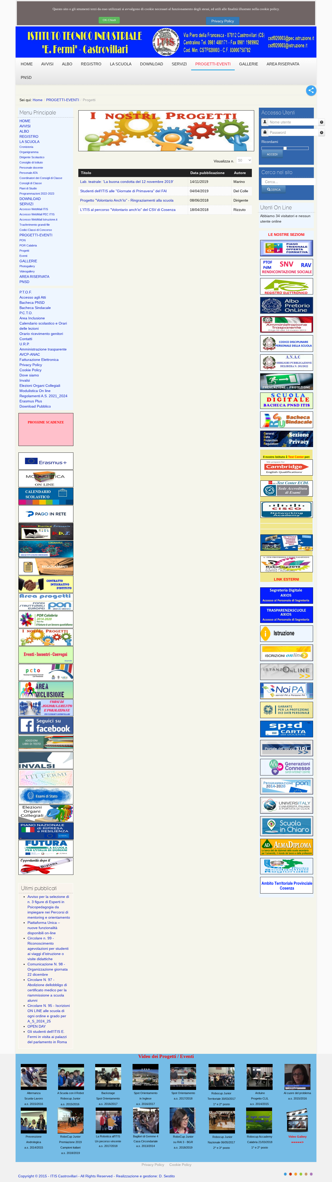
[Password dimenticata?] (321, 132)
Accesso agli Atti (32, 297)
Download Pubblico (35, 406)
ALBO (24, 131)
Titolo (86, 173)
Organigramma (28, 152)
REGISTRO (28, 136)
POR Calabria (28, 245)
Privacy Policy (222, 21)
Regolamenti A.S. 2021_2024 (43, 396)
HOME (24, 121)
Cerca (275, 189)
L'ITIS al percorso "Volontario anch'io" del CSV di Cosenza (128, 210)
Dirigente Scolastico (31, 157)
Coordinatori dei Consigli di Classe (40, 178)
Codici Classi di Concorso (35, 229)
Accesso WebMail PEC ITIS (36, 214)
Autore (240, 173)
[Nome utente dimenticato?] (321, 122)
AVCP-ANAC (29, 354)
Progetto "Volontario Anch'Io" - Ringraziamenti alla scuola (127, 200)
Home (38, 100)
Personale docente (31, 167)
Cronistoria (26, 146)
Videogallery (27, 271)
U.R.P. (24, 344)
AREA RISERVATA (34, 276)
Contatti (25, 339)
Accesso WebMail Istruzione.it (38, 219)
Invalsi (24, 380)
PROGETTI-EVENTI (62, 100)
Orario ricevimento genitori (41, 334)
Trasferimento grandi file (34, 224)
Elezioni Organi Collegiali (39, 385)
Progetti (24, 250)
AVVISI (25, 126)
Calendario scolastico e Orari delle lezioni (43, 326)
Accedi (272, 154)
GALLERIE (28, 261)
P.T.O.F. (25, 292)
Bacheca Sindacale (35, 308)
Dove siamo (29, 375)
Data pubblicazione (207, 173)
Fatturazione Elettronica (39, 360)
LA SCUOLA (29, 142)
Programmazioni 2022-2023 (36, 193)
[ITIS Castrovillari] (166, 42)
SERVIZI (26, 204)
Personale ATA (28, 172)
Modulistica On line (35, 391)
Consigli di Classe (30, 183)
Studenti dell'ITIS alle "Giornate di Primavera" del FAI (123, 191)
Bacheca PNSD (32, 302)
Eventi (23, 255)
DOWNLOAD (30, 199)
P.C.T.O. (26, 313)
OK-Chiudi (109, 20)
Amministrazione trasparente (43, 349)
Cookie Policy (30, 370)
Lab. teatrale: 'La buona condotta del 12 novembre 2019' (127, 182)
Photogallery (27, 266)
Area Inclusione (32, 318)
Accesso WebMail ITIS (33, 209)
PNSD (24, 282)
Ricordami (269, 142)
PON (22, 240)
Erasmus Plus (30, 401)
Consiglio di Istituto (31, 162)
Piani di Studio (28, 188)
